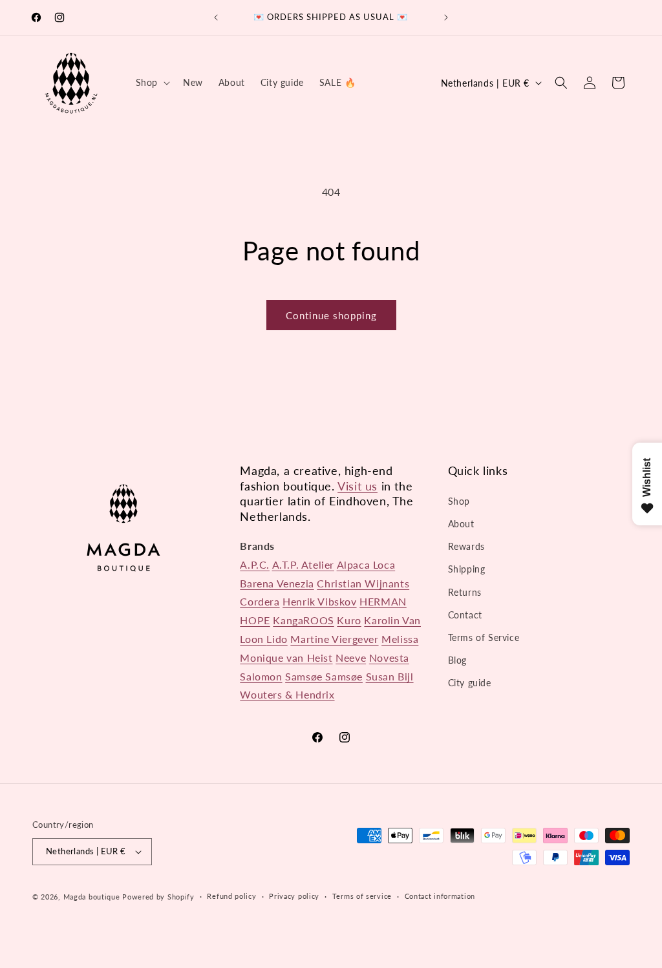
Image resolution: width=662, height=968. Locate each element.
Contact (465, 614)
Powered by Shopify (158, 896)
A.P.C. (255, 564)
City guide (469, 682)
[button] (151, 82)
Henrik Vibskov (319, 601)
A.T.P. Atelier (303, 564)
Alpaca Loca (366, 564)
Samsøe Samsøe (324, 676)
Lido (276, 639)
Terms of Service (484, 637)
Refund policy (231, 896)
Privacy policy (294, 896)
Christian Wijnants (363, 583)
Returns (465, 592)
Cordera (259, 601)
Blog (457, 660)
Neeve (351, 657)
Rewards (466, 546)
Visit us (357, 486)
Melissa (399, 639)
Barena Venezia (277, 583)
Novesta (389, 657)
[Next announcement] (446, 17)
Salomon (261, 676)
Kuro (349, 620)
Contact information (440, 896)
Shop (459, 501)
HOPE (255, 620)
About (461, 523)
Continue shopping (331, 315)
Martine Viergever (334, 639)
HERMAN (383, 601)
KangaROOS (303, 620)
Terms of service (362, 896)
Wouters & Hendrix (287, 694)
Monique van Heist (286, 657)
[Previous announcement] (216, 17)
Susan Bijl (390, 676)
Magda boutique (91, 896)
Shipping (467, 568)
